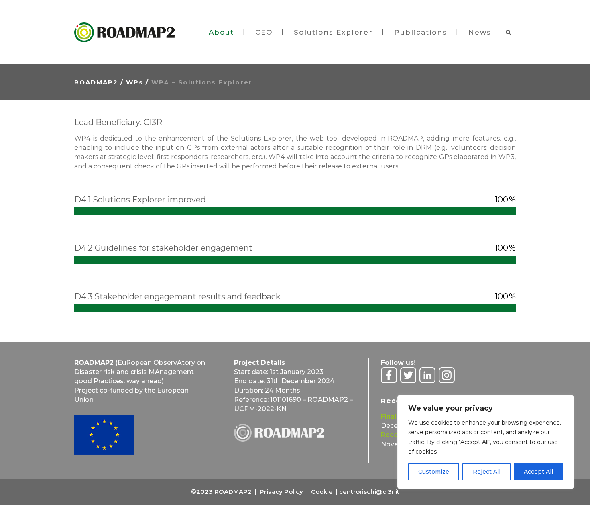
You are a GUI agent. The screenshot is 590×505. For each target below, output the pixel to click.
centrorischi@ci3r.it (369, 491)
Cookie (322, 491)
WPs (134, 82)
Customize (433, 471)
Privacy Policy (281, 491)
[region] (485, 442)
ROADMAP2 (96, 82)
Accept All (538, 471)
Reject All (486, 471)
